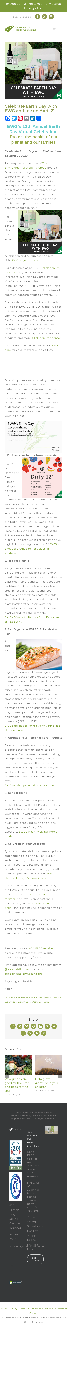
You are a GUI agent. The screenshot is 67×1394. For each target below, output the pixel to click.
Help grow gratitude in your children (46, 1082)
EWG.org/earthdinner (26, 260)
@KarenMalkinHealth (19, 969)
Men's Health (46, 997)
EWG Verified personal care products (30, 785)
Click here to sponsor (46, 338)
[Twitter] (12, 1266)
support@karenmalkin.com (23, 973)
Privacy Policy (8, 1308)
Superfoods (11, 1002)
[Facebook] (12, 1261)
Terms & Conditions (31, 1308)
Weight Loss (24, 1002)
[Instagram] (12, 1271)
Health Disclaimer (56, 1308)
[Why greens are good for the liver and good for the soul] (18, 1056)
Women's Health (40, 1002)
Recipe (57, 997)
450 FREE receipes (42, 948)
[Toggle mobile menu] (60, 28)
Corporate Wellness (15, 997)
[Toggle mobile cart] (54, 28)
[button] (7, 1075)
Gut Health (32, 997)
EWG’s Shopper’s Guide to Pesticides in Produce (32, 549)
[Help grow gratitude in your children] (48, 1056)
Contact (34, 1313)
